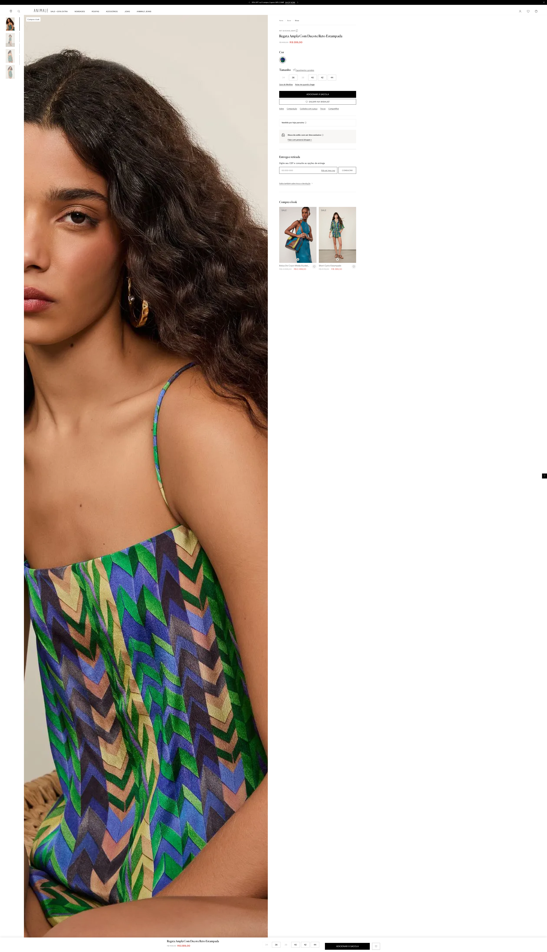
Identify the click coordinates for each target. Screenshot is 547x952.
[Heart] (528, 11)
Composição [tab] (292, 109)
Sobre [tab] (281, 109)
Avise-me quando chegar (305, 84)
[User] (520, 11)
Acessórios (112, 11)
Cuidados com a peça (308, 109)
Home (281, 20)
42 (322, 77)
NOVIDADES (80, 11)
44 (332, 77)
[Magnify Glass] (19, 11)
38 (303, 77)
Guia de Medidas (286, 84)
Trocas (322, 109)
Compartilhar (333, 109)
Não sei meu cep (328, 170)
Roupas (95, 11)
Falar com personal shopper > (300, 140)
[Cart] (536, 11)
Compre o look (33, 19)
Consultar (347, 170)
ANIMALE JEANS (144, 11)
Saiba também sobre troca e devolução (294, 183)
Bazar (289, 20)
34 (283, 77)
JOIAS (127, 11)
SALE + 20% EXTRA (59, 11)
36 (293, 77)
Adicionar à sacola (317, 94)
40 (312, 77)
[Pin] (11, 11)
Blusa (297, 20)
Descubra (287, 2)
